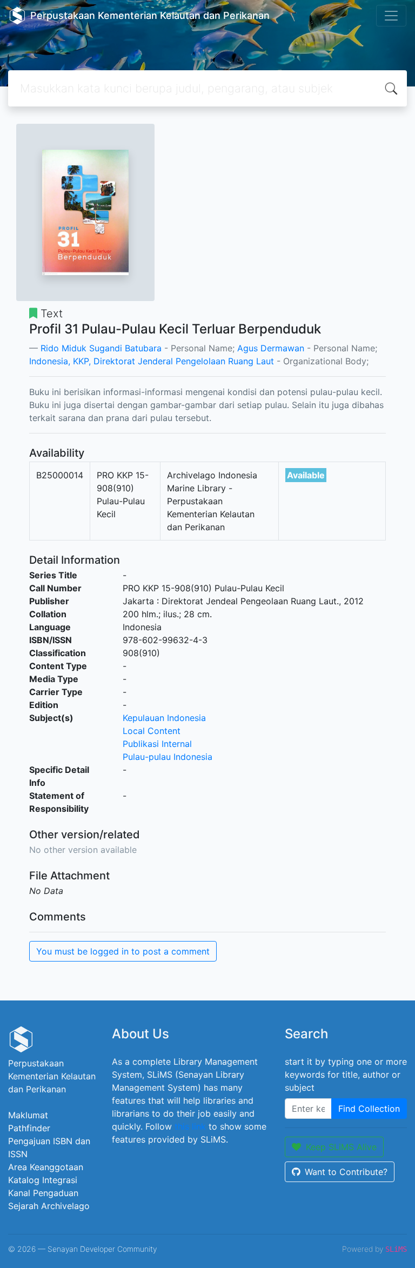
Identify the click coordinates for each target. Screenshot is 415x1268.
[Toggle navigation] (391, 15)
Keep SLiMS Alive (341, 1147)
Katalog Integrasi (42, 1179)
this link (190, 1126)
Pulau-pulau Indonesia (167, 756)
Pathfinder (29, 1128)
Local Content (151, 730)
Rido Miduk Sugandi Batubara (101, 348)
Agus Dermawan (270, 348)
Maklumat (28, 1115)
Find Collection (369, 1108)
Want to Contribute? (346, 1171)
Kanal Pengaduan (43, 1192)
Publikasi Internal (157, 743)
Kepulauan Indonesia (164, 717)
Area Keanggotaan (45, 1167)
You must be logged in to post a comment (123, 951)
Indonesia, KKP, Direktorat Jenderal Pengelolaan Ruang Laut (151, 361)
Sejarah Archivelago (49, 1205)
